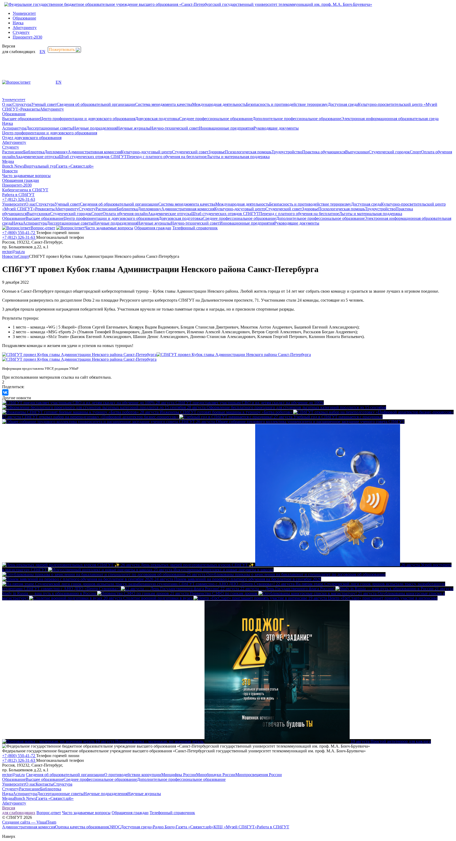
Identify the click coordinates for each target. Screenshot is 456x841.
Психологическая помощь (248, 152)
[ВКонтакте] (5, 392)
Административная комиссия (94, 152)
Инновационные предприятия (226, 128)
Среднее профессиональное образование (216, 118)
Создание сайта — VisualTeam (29, 822)
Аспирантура (14, 128)
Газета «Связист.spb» (75, 166)
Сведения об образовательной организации (96, 104)
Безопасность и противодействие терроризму (287, 104)
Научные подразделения (95, 128)
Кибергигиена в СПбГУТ (25, 190)
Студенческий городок (389, 152)
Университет (24, 13)
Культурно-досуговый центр (146, 152)
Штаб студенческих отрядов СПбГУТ (93, 156)
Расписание (12, 152)
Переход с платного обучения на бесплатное (167, 156)
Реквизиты (30, 109)
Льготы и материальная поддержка (238, 156)
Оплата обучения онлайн (125, 213)
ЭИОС (115, 827)
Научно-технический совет (174, 128)
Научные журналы (133, 128)
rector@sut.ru (13, 251)
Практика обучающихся (323, 152)
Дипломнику (56, 152)
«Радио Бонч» (163, 827)
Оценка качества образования (82, 827)
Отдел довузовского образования (31, 137)
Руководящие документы (276, 128)
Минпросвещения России (258, 774)
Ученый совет (44, 104)
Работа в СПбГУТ (18, 194)
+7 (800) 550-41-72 (19, 232)
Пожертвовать (62, 49)
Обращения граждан (20, 180)
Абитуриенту (25, 27)
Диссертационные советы (49, 128)
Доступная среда (343, 104)
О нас (7, 104)
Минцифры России (178, 774)
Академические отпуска (37, 156)
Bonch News (13, 166)
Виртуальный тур (40, 166)
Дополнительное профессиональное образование (297, 118)
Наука (18, 23)
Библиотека (33, 152)
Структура (21, 104)
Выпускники (357, 152)
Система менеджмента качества (163, 104)
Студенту (21, 32)
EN (42, 51)
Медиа (8, 161)
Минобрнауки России (215, 774)
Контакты (44, 784)
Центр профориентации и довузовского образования (87, 118)
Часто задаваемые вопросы (26, 175)
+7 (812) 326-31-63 (18, 199)
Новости (10, 171)
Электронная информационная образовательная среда (390, 118)
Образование (24, 18)
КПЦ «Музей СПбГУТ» (235, 827)
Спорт (415, 152)
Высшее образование (21, 118)
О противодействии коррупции (132, 774)
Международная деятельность (219, 104)
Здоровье (216, 152)
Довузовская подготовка (157, 118)
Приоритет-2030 (27, 37)
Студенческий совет (190, 152)
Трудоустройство (287, 152)
